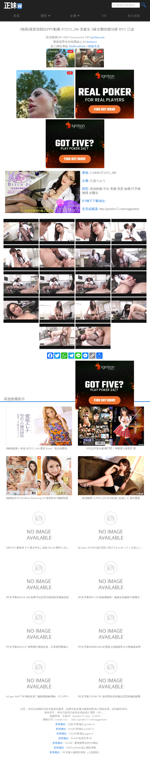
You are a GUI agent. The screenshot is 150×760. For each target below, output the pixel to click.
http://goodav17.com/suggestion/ (119, 209)
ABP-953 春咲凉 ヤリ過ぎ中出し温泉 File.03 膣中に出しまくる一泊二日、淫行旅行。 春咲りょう (39, 547)
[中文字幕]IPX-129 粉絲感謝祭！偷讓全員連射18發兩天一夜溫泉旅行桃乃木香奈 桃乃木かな (111, 597)
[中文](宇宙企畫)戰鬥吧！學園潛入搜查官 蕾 (111, 448)
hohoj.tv (92, 41)
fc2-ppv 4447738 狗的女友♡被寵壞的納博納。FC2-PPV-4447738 (39, 696)
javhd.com (98, 37)
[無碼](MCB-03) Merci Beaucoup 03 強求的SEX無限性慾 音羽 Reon (39, 498)
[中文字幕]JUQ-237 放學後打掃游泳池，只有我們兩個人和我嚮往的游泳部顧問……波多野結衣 (39, 646)
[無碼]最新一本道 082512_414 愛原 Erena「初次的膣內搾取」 (39, 448)
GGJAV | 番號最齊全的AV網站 (81, 742)
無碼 (85, 192)
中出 (106, 188)
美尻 (120, 188)
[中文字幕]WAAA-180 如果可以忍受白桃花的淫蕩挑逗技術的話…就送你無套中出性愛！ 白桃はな (39, 597)
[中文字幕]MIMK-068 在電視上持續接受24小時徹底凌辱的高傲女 (111, 646)
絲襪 (127, 188)
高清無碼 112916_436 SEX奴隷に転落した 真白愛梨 (111, 498)
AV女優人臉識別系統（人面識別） (81, 752)
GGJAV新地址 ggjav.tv (81, 733)
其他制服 (96, 188)
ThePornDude (77, 46)
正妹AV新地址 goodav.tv (81, 724)
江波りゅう (97, 180)
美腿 (113, 188)
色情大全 (94, 46)
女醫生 (93, 192)
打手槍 (136, 188)
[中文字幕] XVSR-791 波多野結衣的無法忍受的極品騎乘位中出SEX (111, 696)
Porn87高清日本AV (81, 738)
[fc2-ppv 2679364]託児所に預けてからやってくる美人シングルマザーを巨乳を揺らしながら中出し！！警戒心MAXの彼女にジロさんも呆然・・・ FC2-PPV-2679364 (111, 547)
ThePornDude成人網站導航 (81, 747)
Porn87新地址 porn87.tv (81, 728)
